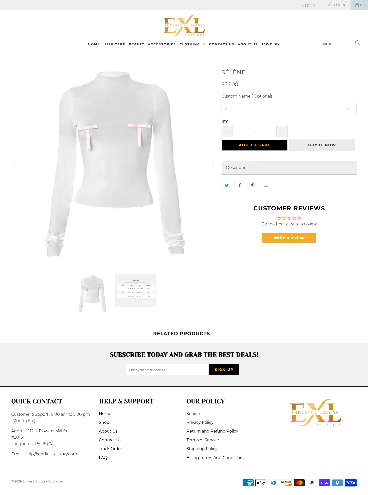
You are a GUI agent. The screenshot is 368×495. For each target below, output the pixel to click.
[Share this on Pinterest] (253, 185)
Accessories (162, 44)
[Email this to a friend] (266, 185)
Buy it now (322, 145)
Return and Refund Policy (212, 431)
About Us (248, 44)
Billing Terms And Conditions (216, 457)
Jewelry (270, 44)
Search (193, 413)
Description (237, 167)
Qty (225, 121)
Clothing (190, 44)
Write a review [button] (289, 237)
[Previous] (15, 164)
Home (94, 44)
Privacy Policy (200, 422)
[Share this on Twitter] (227, 185)
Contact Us (221, 44)
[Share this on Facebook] (240, 185)
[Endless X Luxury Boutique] (184, 25)
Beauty (136, 44)
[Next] (213, 164)
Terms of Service (203, 440)
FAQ (103, 457)
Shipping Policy (202, 448)
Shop (104, 422)
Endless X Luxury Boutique (42, 481)
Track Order (110, 448)
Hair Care (114, 44)
